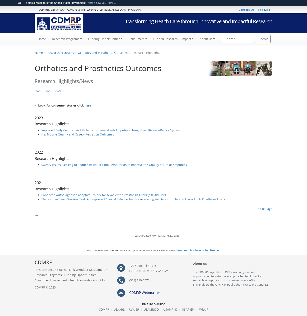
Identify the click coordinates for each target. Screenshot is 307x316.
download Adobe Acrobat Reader (198, 250)
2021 (58, 91)
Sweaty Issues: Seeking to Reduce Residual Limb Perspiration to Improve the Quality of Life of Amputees (114, 165)
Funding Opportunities (80, 275)
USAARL (119, 309)
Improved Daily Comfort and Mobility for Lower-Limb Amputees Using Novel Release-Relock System (110, 130)
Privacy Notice (44, 270)
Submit (262, 39)
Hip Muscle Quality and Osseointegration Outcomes (77, 134)
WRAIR (203, 309)
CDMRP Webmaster (144, 292)
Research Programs (60, 53)
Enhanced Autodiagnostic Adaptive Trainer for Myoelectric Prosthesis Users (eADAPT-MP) (103, 195)
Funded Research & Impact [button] (172, 39)
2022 (48, 91)
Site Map (264, 10)
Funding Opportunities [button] (104, 39)
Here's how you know (100, 3)
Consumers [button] (137, 39)
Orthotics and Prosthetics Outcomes (103, 53)
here (88, 105)
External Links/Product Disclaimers (81, 270)
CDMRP (104, 309)
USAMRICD (151, 309)
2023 (38, 91)
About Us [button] (206, 39)
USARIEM (188, 309)
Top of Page (264, 209)
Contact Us (246, 10)
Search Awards (80, 280)
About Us (99, 280)
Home (43, 39)
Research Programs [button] (65, 39)
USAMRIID (170, 309)
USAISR (134, 309)
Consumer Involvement (51, 280)
